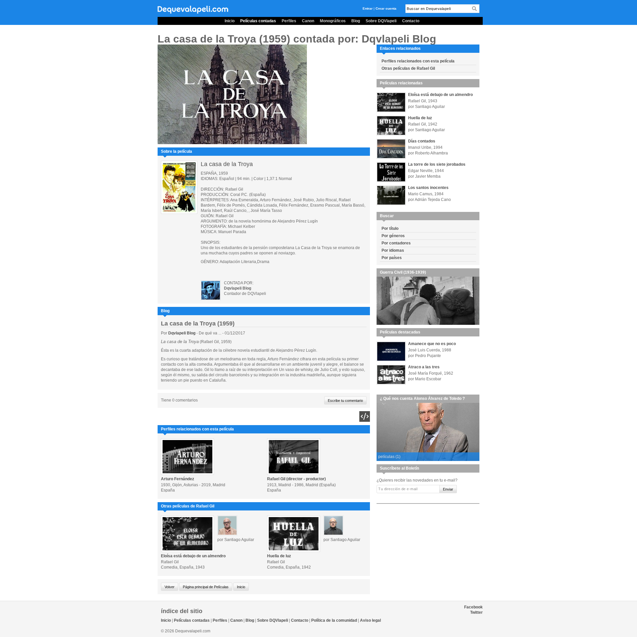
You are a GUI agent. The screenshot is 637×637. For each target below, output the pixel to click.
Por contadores (396, 243)
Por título (390, 228)
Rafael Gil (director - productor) (296, 479)
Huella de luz (279, 556)
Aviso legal (370, 620)
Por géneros (393, 235)
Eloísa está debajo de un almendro (193, 556)
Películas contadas (258, 21)
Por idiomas (393, 250)
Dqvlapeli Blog (182, 333)
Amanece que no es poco (432, 343)
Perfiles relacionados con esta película (418, 61)
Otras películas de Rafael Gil (408, 68)
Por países (392, 257)
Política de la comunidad (334, 620)
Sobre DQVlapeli (381, 21)
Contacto (410, 21)
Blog (355, 21)
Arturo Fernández (177, 479)
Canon (308, 21)
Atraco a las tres (424, 367)
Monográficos (333, 21)
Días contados (421, 141)
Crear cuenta (386, 8)
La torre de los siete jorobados (436, 164)
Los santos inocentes (428, 187)
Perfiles (289, 21)
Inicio (230, 21)
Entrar (368, 8)
